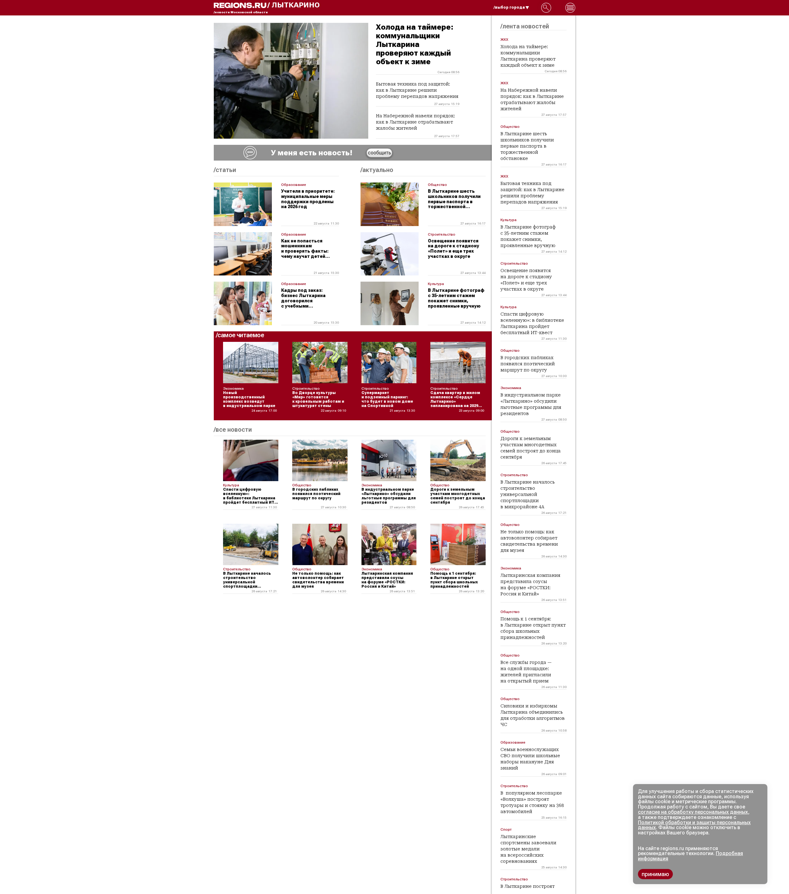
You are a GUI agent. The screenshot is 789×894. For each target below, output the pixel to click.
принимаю (655, 874)
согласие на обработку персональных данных (693, 812)
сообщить (379, 153)
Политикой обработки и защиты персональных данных (694, 825)
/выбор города (509, 7)
